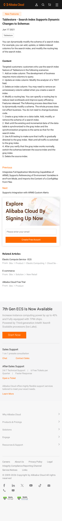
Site (11, 263)
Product (20, 263)
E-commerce (8, 271)
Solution (20, 274)
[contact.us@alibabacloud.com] (49, 485)
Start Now (14, 335)
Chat (4, 358)
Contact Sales (22, 358)
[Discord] (13, 490)
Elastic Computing (35, 263)
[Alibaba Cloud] (14, 4)
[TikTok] (40, 485)
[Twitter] (22, 485)
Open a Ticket (9, 378)
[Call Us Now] (4, 490)
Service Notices (9, 470)
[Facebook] (4, 485)
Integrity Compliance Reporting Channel (21, 466)
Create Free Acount (31, 239)
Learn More (8, 393)
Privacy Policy (35, 461)
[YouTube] (31, 485)
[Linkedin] (13, 485)
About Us (19, 461)
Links (24, 470)
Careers (6, 461)
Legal (49, 461)
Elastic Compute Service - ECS (16, 259)
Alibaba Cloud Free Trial (13, 282)
